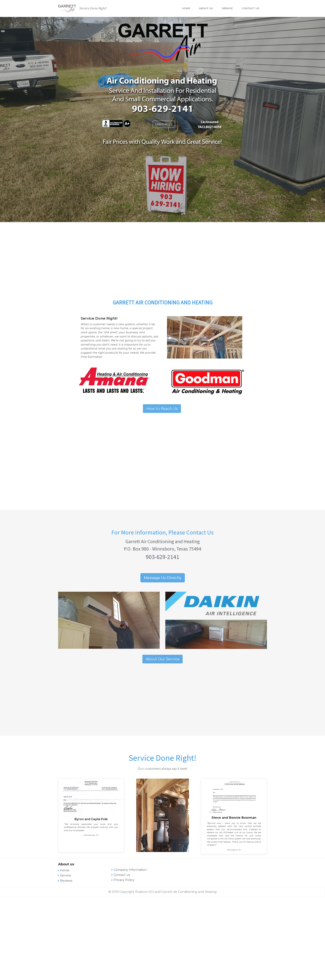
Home (186, 8)
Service (227, 8)
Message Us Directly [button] (162, 578)
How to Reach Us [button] (162, 408)
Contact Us (250, 8)
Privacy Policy (124, 880)
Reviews (66, 880)
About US (206, 8)
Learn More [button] (163, 124)
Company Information (130, 870)
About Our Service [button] (163, 659)
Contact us (122, 875)
